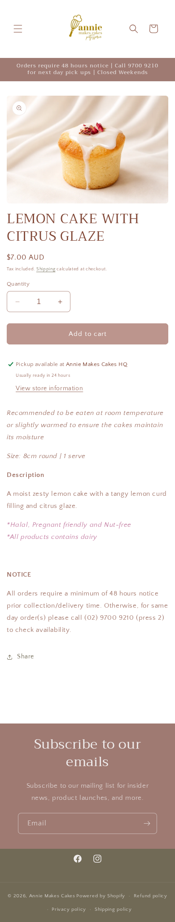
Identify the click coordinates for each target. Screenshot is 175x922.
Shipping (46, 269)
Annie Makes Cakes (52, 896)
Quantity (18, 284)
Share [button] (25, 656)
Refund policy (150, 896)
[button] (18, 29)
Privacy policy (69, 909)
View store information (49, 388)
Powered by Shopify (100, 896)
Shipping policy (113, 909)
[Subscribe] (147, 823)
